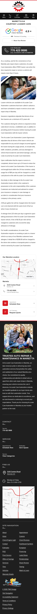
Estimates (17, 17)
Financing (22, 551)
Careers (22, 536)
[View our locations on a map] (18, 502)
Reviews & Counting (18, 36)
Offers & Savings (8, 559)
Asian (4, 536)
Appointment (23, 532)
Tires (4, 567)
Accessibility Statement (10, 597)
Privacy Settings (7, 608)
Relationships (24, 559)
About (4, 532)
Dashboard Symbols (26, 544)
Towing (21, 567)
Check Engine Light (9, 540)
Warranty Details (8, 574)
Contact (5, 544)
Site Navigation (7, 593)
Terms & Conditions (9, 601)
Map (33, 17)
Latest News (23, 555)
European (22, 548)
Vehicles (5, 570)
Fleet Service (6, 555)
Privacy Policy (7, 604)
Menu (4, 17)
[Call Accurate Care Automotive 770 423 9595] (10, 429)
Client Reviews (24, 540)
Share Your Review (20, 40)
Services (5, 563)
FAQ (4, 551)
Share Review (24, 563)
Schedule (26, 17)
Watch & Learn (24, 570)
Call (10, 17)
